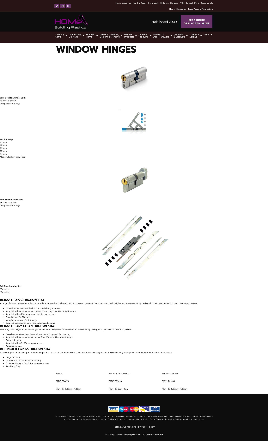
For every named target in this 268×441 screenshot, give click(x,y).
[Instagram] (68, 6)
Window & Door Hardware (161, 35)
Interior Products (129, 35)
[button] (61, 36)
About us (126, 3)
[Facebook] (62, 6)
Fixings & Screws (194, 35)
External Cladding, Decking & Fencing (110, 35)
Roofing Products (143, 35)
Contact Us (181, 9)
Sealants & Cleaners (179, 35)
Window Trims (90, 35)
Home (118, 3)
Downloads (153, 3)
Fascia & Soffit (59, 35)
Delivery (174, 3)
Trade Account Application (200, 9)
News (172, 9)
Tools (206, 34)
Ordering (164, 3)
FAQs (182, 3)
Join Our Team (139, 3)
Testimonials (207, 3)
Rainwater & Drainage (75, 35)
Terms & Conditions (124, 426)
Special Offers (192, 3)
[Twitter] (56, 6)
